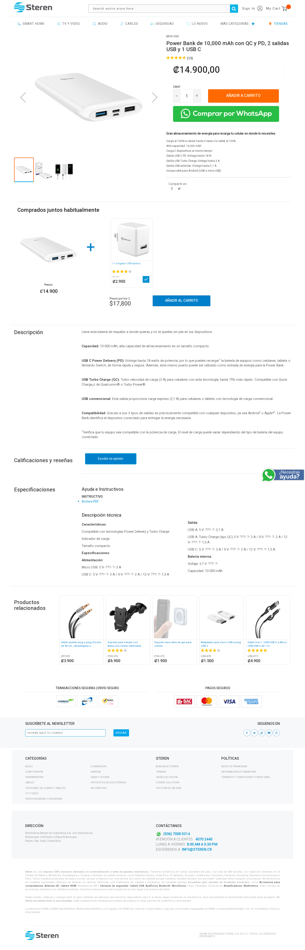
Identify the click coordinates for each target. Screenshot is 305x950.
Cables (29, 782)
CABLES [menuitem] (130, 23)
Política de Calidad (169, 788)
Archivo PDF (90, 501)
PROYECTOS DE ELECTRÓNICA (108, 782)
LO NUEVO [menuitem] (199, 23)
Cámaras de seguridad (114, 886)
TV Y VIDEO (31, 793)
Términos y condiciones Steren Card (245, 777)
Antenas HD (52, 886)
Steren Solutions (168, 782)
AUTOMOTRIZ (99, 788)
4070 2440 (203, 839)
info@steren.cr (197, 849)
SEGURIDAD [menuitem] (164, 23)
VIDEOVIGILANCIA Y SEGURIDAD (43, 799)
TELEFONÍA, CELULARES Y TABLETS (45, 788)
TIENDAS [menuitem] (280, 23)
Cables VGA (137, 886)
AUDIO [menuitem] (101, 23)
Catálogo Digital (167, 777)
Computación (34, 772)
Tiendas (161, 772)
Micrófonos (179, 886)
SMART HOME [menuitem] (32, 23)
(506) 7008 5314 (176, 834)
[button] (23, 97)
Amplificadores (233, 886)
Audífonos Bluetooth (158, 886)
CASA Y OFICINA (100, 777)
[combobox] (165, 8)
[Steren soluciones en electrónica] (33, 7)
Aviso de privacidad (234, 766)
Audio (29, 766)
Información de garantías (238, 772)
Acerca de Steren (167, 766)
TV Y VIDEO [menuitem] (70, 23)
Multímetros (251, 886)
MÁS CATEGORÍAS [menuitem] (234, 23)
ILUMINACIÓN (99, 766)
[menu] (152, 24)
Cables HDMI (68, 886)
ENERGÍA (96, 772)
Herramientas (34, 777)
